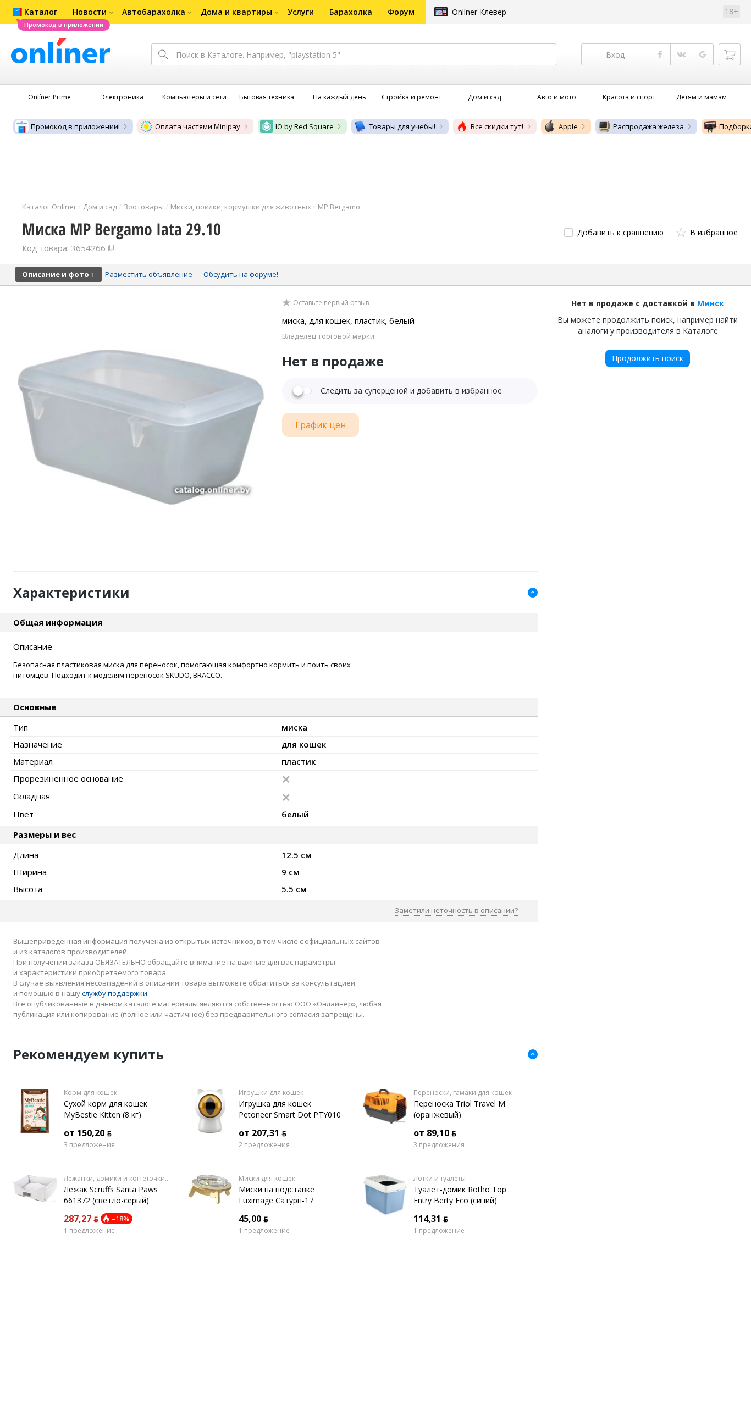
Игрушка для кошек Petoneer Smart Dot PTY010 (290, 1109)
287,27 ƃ (81, 1219)
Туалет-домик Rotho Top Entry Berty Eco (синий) (459, 1194)
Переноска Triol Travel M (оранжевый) (459, 1109)
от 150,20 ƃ (88, 1133)
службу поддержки (114, 993)
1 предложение (89, 1231)
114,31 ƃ (430, 1219)
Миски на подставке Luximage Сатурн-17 (276, 1194)
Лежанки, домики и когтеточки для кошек (118, 1178)
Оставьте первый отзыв (331, 303)
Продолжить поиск (647, 358)
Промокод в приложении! (75, 126)
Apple (568, 126)
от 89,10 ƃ (434, 1133)
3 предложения (89, 1145)
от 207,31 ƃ (262, 1133)
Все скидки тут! (497, 126)
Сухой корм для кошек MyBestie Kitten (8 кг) (105, 1109)
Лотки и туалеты (439, 1178)
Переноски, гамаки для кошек (462, 1093)
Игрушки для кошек (271, 1093)
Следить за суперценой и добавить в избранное (411, 390)
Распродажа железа (648, 126)
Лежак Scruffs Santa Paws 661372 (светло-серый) (111, 1194)
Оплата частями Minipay (197, 126)
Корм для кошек (90, 1093)
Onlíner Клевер (479, 12)
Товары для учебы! (402, 126)
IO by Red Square (304, 126)
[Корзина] (730, 54)
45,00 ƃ (253, 1219)
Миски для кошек (267, 1178)
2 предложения (264, 1145)
